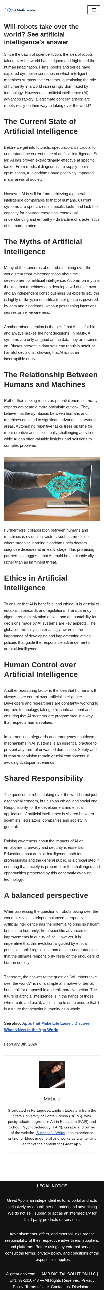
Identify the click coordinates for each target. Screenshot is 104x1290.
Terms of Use (37, 1286)
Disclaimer (81, 1286)
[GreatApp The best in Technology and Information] (20, 10)
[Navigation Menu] (93, 9)
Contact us (60, 1286)
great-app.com (22, 1274)
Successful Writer (50, 1133)
